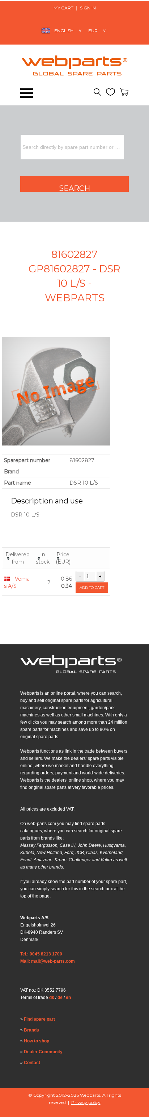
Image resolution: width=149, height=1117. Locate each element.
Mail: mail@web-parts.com (47, 961)
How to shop (36, 1040)
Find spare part (39, 1019)
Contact (32, 1062)
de (60, 997)
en (68, 997)
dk (51, 997)
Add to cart (92, 587)
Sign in (88, 8)
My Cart (63, 8)
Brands (31, 1030)
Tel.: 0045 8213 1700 (41, 954)
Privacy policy (86, 1102)
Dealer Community (43, 1051)
